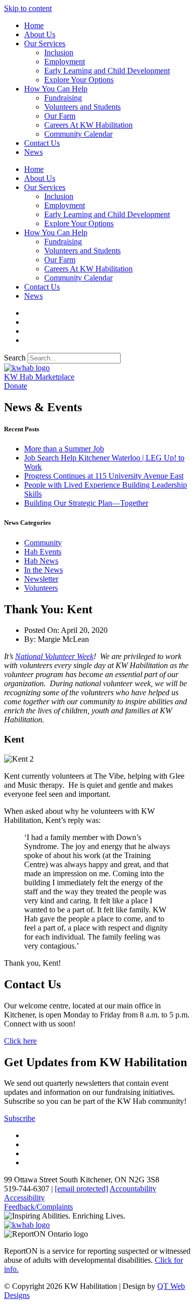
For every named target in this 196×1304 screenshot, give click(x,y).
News (33, 152)
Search (15, 357)
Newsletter (41, 579)
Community (43, 542)
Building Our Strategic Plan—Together (86, 503)
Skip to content (28, 8)
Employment (64, 61)
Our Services (44, 43)
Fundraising (63, 98)
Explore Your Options (79, 79)
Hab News (41, 560)
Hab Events (42, 551)
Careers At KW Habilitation (88, 125)
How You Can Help (55, 88)
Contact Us (42, 143)
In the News (43, 570)
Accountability (133, 1188)
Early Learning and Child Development (107, 70)
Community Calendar (78, 134)
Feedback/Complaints (38, 1206)
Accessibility (24, 1197)
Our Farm (59, 116)
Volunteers (41, 588)
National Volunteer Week (54, 656)
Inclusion (58, 52)
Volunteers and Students (82, 107)
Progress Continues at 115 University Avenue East (103, 476)
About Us (39, 34)
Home (34, 25)
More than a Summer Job (64, 448)
